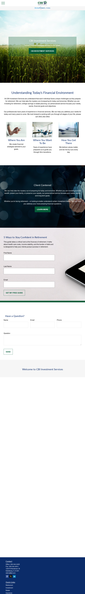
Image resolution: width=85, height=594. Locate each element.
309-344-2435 (15, 564)
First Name (8, 253)
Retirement (9, 585)
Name (6, 320)
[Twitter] (10, 576)
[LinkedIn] (14, 576)
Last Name (8, 266)
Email (6, 280)
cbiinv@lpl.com (11, 573)
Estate (8, 590)
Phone (59, 320)
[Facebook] (7, 576)
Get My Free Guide (14, 293)
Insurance (9, 593)
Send (8, 352)
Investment (9, 588)
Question (7, 333)
